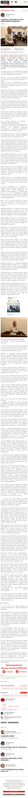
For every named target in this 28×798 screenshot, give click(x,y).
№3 (5, 717)
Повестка (7, 6)
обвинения (12, 678)
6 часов (20, 688)
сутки (25, 688)
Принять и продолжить (13, 791)
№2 (5, 712)
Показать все (6, 688)
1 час (12, 688)
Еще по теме (4, 681)
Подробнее (14, 794)
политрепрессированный (12, 676)
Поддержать (10, 706)
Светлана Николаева (5, 678)
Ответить (4, 708)
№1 (6, 699)
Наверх (3, 722)
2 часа (16, 688)
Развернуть (6, 715)
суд (5, 676)
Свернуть (4, 706)
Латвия (2, 676)
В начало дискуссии (13, 722)
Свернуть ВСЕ (24, 685)
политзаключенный (22, 676)
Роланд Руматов (21, 52)
